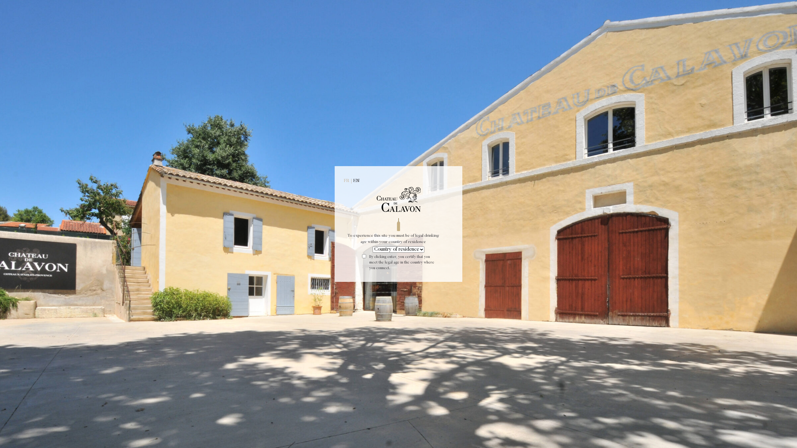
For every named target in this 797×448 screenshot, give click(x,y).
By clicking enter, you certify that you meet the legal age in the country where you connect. (401, 262)
